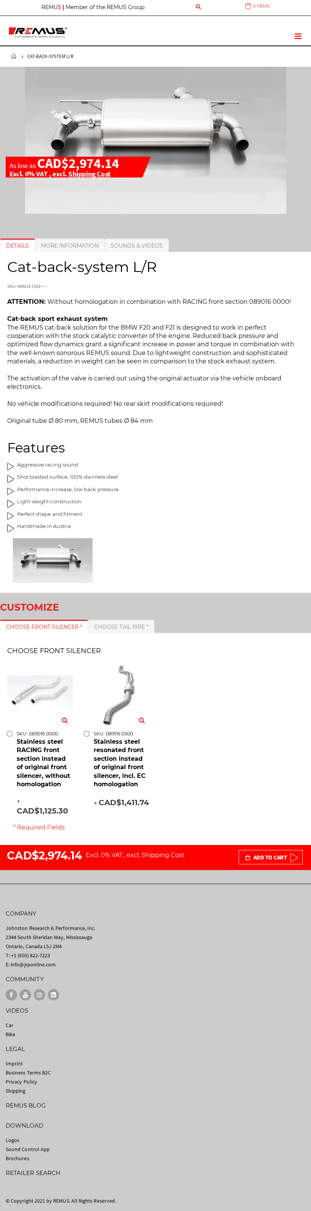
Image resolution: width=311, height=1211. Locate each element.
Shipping (16, 1090)
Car (9, 1025)
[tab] (17, 246)
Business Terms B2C (28, 1072)
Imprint (14, 1063)
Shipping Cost (89, 173)
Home (14, 56)
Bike (10, 1034)
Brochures (17, 1158)
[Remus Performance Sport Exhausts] (38, 32)
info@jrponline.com (33, 964)
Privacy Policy (21, 1081)
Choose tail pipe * (121, 627)
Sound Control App (28, 1149)
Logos (12, 1140)
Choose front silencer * (44, 627)
